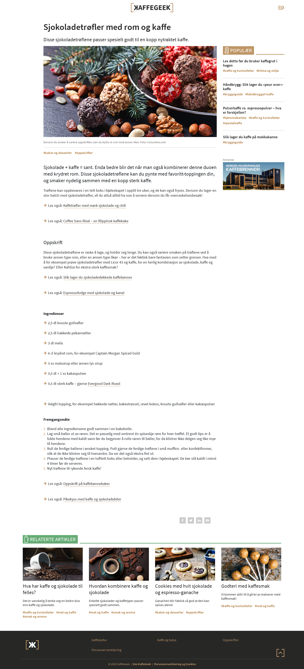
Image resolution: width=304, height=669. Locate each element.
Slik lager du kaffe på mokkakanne (250, 137)
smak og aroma (35, 616)
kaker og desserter (58, 153)
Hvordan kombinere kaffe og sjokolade (118, 589)
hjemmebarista (235, 118)
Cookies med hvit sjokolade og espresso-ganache (183, 589)
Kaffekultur (99, 640)
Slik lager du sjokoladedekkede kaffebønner (97, 277)
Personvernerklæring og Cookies (175, 664)
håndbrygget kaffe (260, 94)
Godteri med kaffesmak (245, 586)
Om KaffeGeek (142, 664)
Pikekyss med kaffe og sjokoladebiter (92, 499)
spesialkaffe (233, 123)
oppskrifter (85, 153)
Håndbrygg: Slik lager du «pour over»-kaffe (253, 86)
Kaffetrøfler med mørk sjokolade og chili (94, 205)
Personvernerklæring (106, 650)
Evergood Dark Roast (104, 383)
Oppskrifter (231, 640)
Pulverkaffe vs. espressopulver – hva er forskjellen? (252, 110)
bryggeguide (234, 94)
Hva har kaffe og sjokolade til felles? (53, 589)
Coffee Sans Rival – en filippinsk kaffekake (95, 221)
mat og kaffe (67, 612)
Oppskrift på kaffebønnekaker (86, 483)
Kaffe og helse (166, 640)
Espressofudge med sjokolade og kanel (93, 292)
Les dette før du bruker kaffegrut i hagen (250, 63)
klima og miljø (268, 71)
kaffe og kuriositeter (239, 71)
